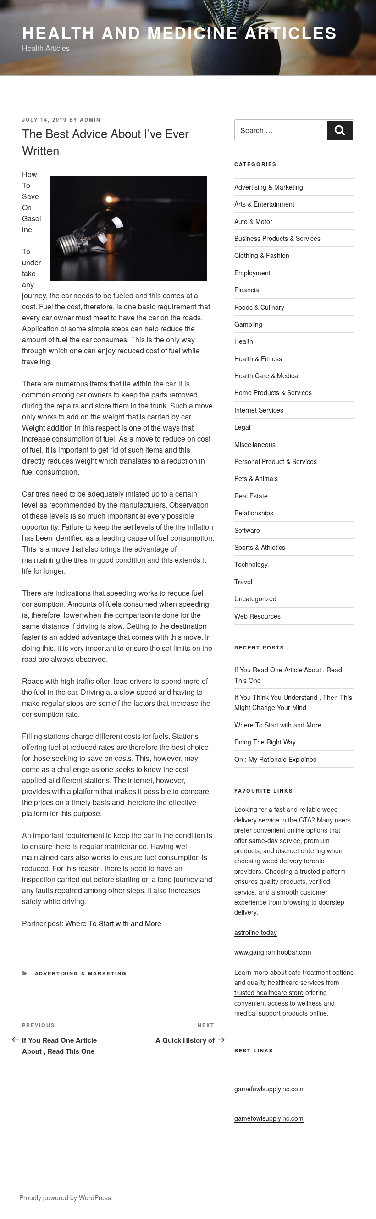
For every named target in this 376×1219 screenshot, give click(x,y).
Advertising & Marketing (81, 973)
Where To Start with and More (113, 923)
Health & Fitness (258, 358)
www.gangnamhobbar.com (272, 951)
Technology (251, 564)
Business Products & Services (277, 238)
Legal (242, 426)
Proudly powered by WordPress (65, 1197)
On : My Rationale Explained (275, 759)
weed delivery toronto (293, 860)
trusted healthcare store (269, 992)
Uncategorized (255, 598)
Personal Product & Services (275, 461)
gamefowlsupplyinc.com (269, 1088)
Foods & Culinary (259, 307)
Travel (243, 581)
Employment (252, 272)
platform (35, 813)
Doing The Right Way (265, 741)
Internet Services (258, 409)
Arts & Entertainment (264, 203)
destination (189, 626)
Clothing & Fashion (261, 255)
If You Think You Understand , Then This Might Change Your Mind (293, 702)
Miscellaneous (255, 444)
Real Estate (251, 495)
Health (243, 341)
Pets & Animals (256, 478)
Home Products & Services (273, 392)
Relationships (253, 512)
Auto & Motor (253, 221)
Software (247, 530)
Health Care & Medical (266, 375)
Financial (247, 289)
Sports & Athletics (259, 547)
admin (90, 119)
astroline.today (255, 932)
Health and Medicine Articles (179, 32)
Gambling (248, 324)
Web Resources (257, 616)
